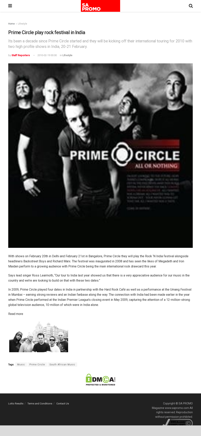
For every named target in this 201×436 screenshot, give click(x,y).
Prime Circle (37, 364)
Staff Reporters (21, 55)
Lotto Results (15, 403)
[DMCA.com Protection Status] (100, 379)
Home (11, 23)
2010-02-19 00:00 (47, 55)
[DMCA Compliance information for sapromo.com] (177, 423)
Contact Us (62, 403)
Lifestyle (22, 23)
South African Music (62, 364)
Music (21, 364)
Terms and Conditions (39, 403)
